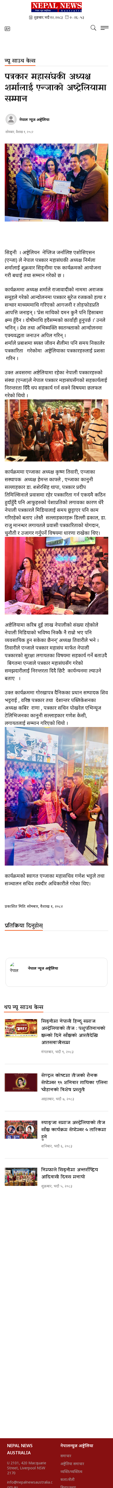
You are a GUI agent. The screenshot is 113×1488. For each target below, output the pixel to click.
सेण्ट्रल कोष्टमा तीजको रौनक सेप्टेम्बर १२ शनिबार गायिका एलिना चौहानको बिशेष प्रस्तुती (74, 1082)
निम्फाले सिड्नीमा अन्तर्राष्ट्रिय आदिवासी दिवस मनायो (69, 1173)
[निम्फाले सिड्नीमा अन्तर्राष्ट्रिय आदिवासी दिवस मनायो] (21, 1177)
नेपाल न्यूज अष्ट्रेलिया (34, 119)
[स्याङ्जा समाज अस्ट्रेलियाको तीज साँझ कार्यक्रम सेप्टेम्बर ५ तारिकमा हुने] (21, 1130)
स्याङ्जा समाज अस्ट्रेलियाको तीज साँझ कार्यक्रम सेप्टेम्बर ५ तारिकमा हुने (73, 1130)
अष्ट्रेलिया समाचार (72, 1463)
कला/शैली (67, 1479)
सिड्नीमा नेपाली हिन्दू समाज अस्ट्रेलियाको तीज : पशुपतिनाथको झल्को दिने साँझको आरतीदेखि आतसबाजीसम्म (73, 1032)
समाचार (65, 1455)
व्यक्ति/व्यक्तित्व (71, 1471)
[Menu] (105, 28)
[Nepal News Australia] (56, 7)
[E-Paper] (7, 28)
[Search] (93, 27)
